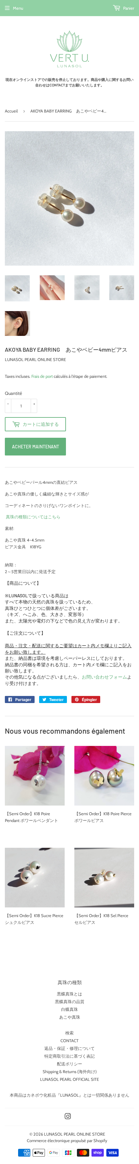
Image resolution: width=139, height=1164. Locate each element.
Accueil (11, 110)
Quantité (13, 393)
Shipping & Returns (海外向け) (70, 1071)
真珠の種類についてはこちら (32, 516)
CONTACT (69, 1040)
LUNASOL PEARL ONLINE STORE (74, 1134)
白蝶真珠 (69, 1009)
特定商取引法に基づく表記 (69, 1056)
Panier (128, 8)
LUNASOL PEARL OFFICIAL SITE (69, 1079)
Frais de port (42, 376)
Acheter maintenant (35, 446)
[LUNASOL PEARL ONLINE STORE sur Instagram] (68, 1117)
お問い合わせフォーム (104, 677)
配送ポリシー (69, 1063)
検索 (69, 1032)
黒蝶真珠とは (69, 993)
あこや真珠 (69, 1017)
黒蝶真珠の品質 (69, 1001)
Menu (18, 8)
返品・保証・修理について (69, 1048)
